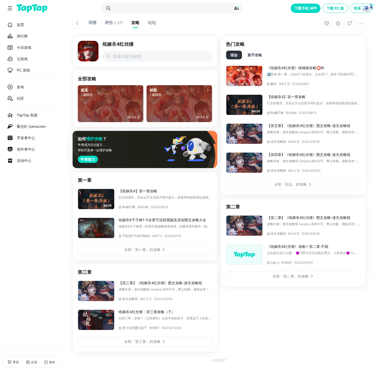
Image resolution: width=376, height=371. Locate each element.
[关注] (327, 23)
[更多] (361, 23)
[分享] (349, 23)
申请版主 (88, 159)
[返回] (77, 23)
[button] (362, 8)
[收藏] (338, 23)
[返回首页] (32, 8)
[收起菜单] (9, 8)
